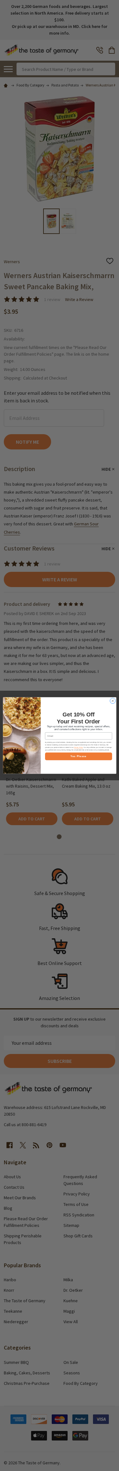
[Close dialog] (112, 700)
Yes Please (78, 756)
